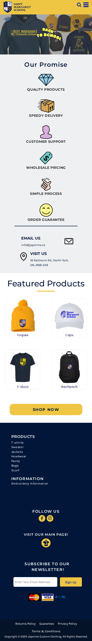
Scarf (15, 470)
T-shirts (17, 442)
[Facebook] (42, 518)
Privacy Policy (67, 623)
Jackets (17, 452)
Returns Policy (25, 623)
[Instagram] (50, 518)
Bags (15, 465)
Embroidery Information (29, 483)
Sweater (17, 447)
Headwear (18, 456)
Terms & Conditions (46, 631)
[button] (79, 4)
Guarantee (46, 623)
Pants (15, 461)
